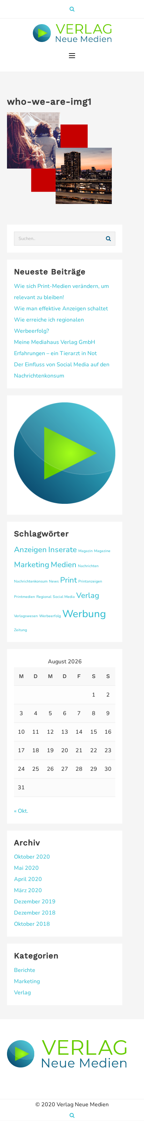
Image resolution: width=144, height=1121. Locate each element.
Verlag (87, 595)
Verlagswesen (26, 616)
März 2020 (28, 890)
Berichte (24, 970)
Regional (43, 596)
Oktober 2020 (32, 857)
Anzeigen (30, 549)
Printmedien (24, 596)
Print (68, 580)
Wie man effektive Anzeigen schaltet (61, 308)
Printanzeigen (90, 581)
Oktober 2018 (32, 924)
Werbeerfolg (50, 616)
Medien (64, 564)
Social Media (64, 596)
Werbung (84, 614)
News (54, 581)
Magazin (85, 551)
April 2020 (28, 879)
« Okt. (21, 811)
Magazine (102, 551)
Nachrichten (88, 566)
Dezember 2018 (35, 913)
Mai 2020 (26, 868)
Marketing (31, 564)
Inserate (62, 549)
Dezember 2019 (35, 901)
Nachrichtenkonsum (31, 581)
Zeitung (20, 630)
